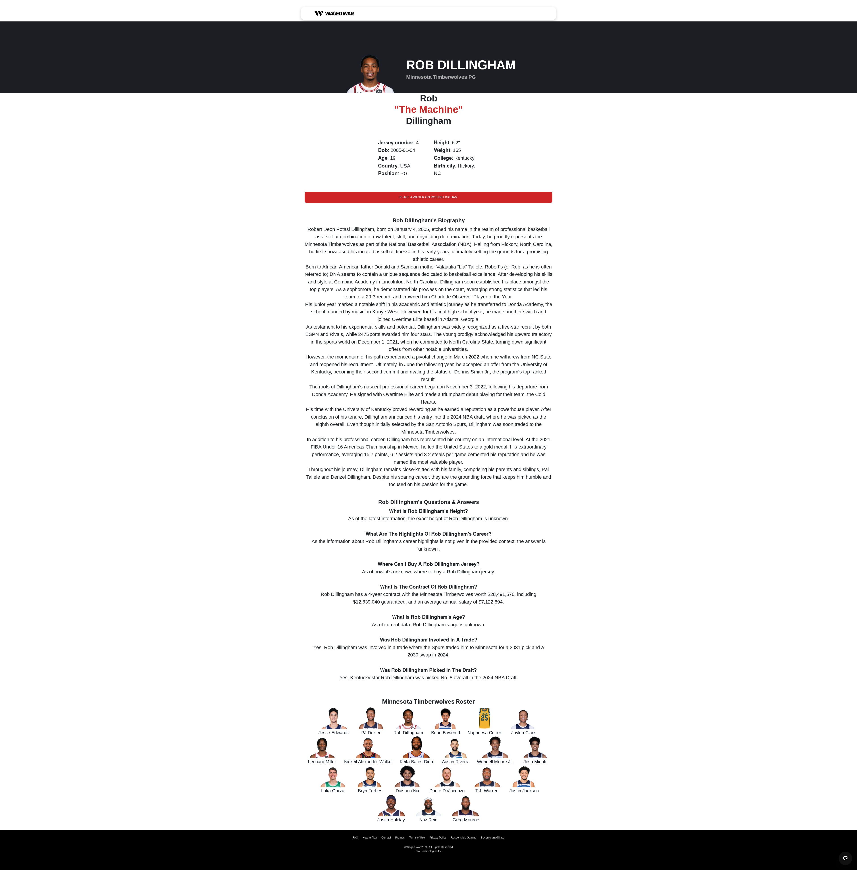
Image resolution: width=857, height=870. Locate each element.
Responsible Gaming (463, 837)
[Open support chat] (845, 858)
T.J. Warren (486, 790)
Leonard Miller (322, 761)
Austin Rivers (455, 761)
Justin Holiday (391, 819)
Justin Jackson (524, 790)
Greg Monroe (466, 819)
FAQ (355, 837)
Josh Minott (535, 761)
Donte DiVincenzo (447, 790)
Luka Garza (332, 790)
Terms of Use (417, 837)
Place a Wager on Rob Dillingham (428, 197)
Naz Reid (428, 819)
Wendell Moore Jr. (495, 761)
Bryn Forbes (370, 790)
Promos (400, 837)
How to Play (369, 837)
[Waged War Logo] (334, 13)
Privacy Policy (437, 837)
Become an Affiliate (492, 837)
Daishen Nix (407, 790)
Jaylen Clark (523, 732)
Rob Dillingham (408, 732)
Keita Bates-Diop (416, 761)
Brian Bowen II (445, 732)
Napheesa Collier (484, 732)
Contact (386, 837)
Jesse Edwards (333, 732)
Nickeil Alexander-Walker (368, 761)
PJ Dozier (371, 732)
